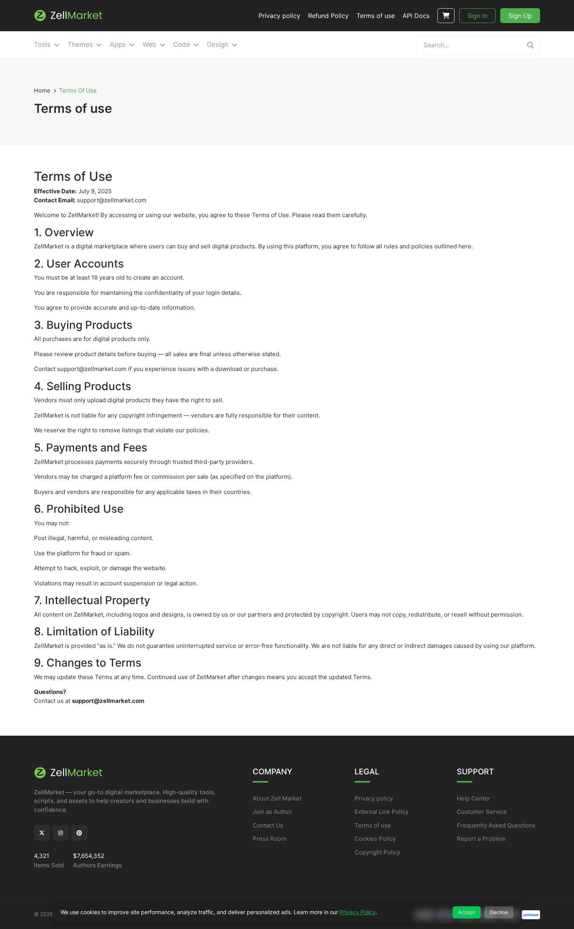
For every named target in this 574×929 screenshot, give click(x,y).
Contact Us (268, 825)
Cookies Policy (375, 838)
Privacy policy (374, 798)
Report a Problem (481, 838)
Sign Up (520, 16)
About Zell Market (277, 798)
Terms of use (373, 825)
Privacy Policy (358, 912)
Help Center (473, 798)
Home (42, 90)
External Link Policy (381, 811)
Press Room (269, 838)
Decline (499, 912)
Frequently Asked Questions (496, 825)
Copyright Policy (377, 852)
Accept (466, 912)
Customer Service (482, 811)
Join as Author (272, 811)
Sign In (477, 16)
